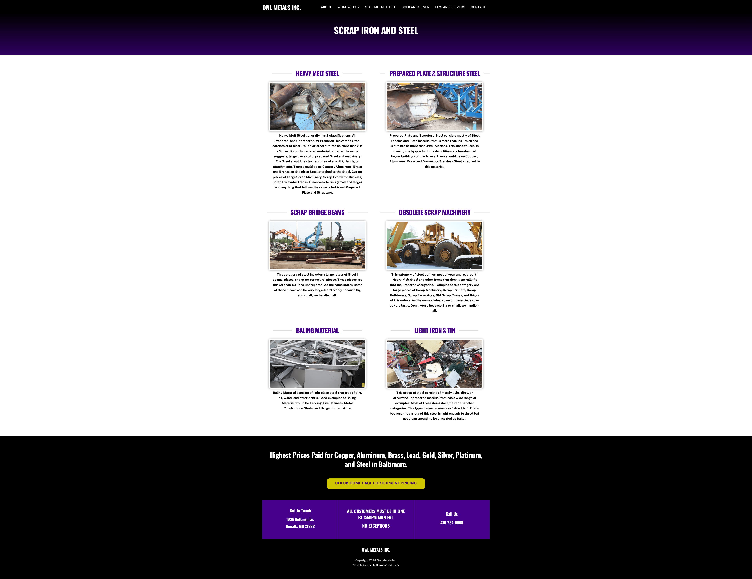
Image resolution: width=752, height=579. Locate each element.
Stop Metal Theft (380, 7)
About (326, 7)
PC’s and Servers (450, 7)
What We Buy (348, 7)
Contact (478, 7)
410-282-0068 (451, 522)
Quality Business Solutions (383, 564)
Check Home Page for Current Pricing (376, 483)
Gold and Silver (415, 7)
